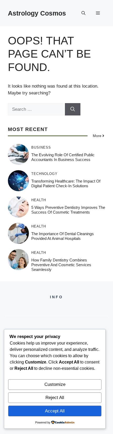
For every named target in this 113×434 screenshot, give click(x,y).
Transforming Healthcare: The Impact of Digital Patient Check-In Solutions (65, 183)
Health (38, 200)
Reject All (54, 397)
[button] (83, 13)
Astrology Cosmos (37, 13)
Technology (44, 173)
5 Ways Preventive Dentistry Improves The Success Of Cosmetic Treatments (68, 209)
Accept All (55, 410)
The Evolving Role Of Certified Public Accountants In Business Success (63, 157)
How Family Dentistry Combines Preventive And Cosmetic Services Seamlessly (61, 265)
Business (41, 147)
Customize (54, 384)
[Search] (72, 109)
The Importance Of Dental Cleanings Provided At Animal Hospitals (62, 236)
